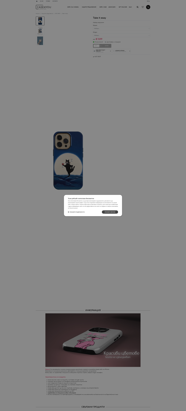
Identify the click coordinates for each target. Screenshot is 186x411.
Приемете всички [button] (110, 212)
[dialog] (93, 205)
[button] (76, 212)
